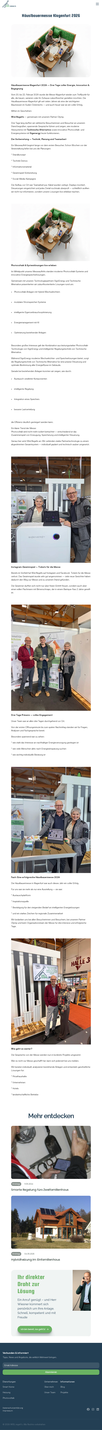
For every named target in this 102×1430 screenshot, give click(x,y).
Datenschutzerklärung (13, 1408)
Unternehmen (51, 1381)
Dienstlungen (9, 1381)
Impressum (8, 1411)
